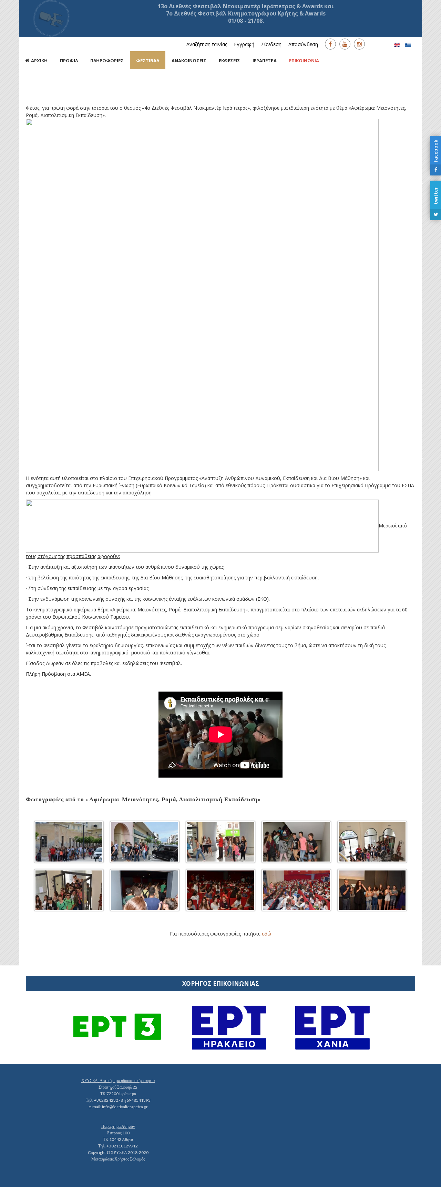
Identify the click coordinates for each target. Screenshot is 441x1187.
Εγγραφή (244, 44)
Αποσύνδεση (303, 44)
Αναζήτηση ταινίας (206, 44)
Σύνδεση (271, 44)
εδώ (266, 933)
